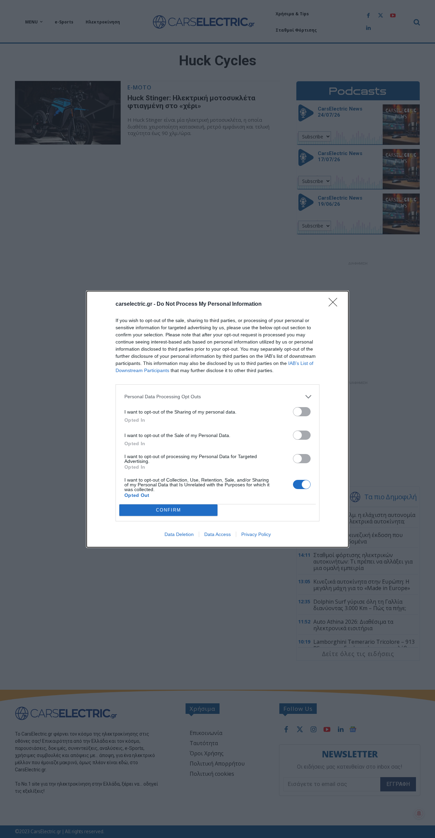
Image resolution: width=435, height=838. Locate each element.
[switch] (302, 411)
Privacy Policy (256, 534)
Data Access (217, 534)
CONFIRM (168, 510)
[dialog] (217, 419)
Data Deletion (179, 534)
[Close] (335, 304)
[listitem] (217, 396)
